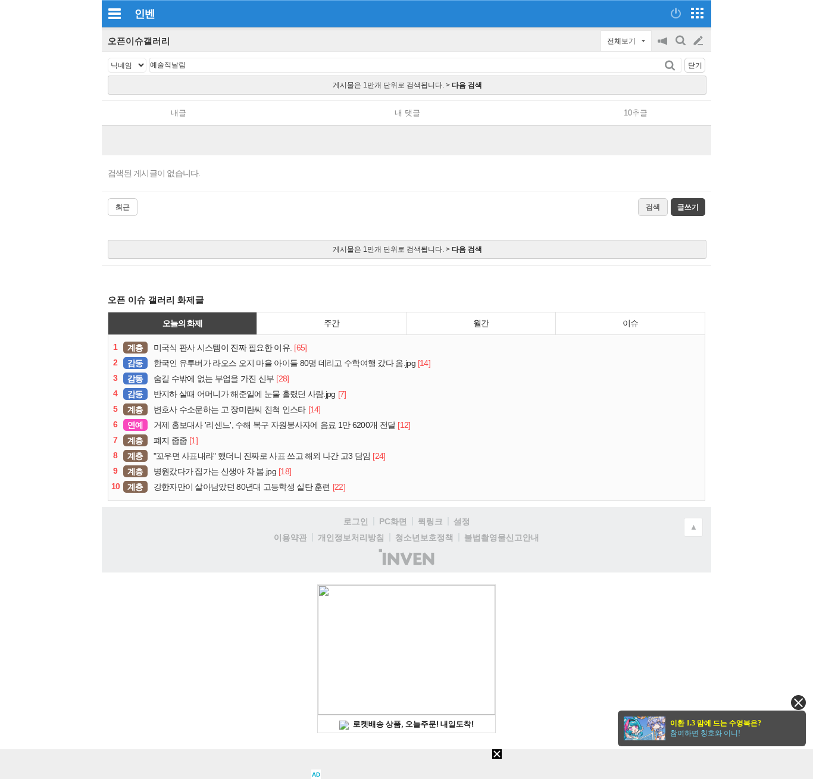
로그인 (355, 521)
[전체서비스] (697, 13)
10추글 (636, 112)
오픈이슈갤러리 (139, 41)
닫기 (695, 65)
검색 (681, 46)
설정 (462, 521)
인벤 (145, 14)
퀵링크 (430, 521)
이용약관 (290, 537)
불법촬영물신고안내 (501, 537)
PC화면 (393, 521)
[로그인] (675, 13)
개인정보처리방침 (351, 537)
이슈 (630, 323)
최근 (122, 207)
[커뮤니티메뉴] (114, 13)
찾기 (671, 65)
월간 (481, 323)
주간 (331, 323)
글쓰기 (699, 41)
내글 (178, 112)
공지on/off (664, 46)
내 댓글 (407, 112)
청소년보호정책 (424, 537)
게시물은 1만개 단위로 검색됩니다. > (407, 85)
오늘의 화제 (182, 323)
